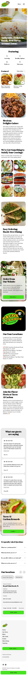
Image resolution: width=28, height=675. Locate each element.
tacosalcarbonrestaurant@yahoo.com (12, 602)
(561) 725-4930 (7, 599)
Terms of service (6, 654)
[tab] (7, 577)
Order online (13, 612)
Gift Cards (5, 636)
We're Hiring (5, 641)
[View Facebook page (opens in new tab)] (3, 665)
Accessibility (5, 657)
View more (6, 450)
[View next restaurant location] (24, 572)
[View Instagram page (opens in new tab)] (6, 665)
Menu (19, 4)
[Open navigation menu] (23, 4)
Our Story (5, 632)
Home (4, 630)
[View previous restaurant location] (20, 572)
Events (4, 639)
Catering (4, 643)
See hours (21, 608)
